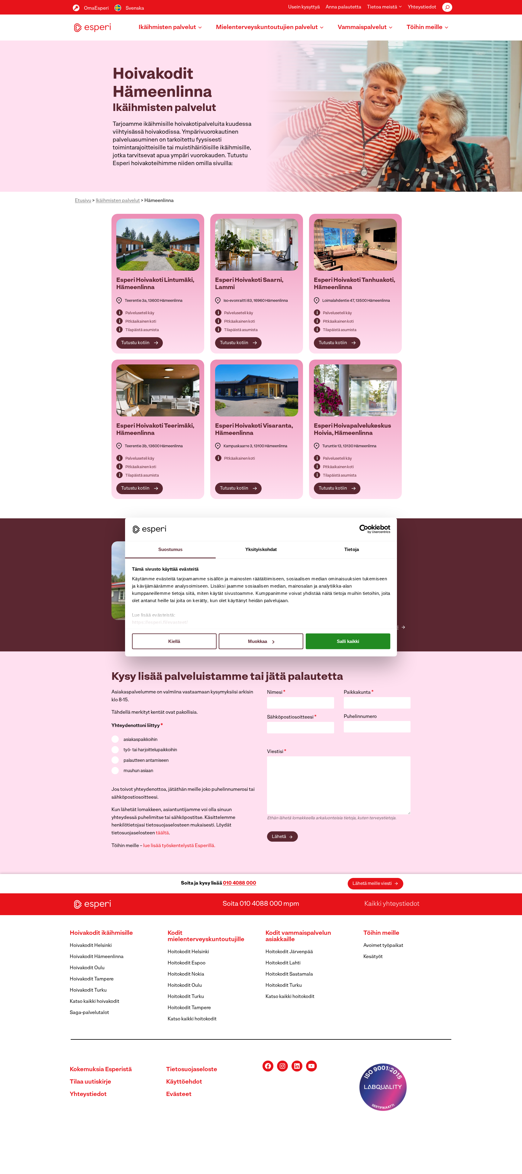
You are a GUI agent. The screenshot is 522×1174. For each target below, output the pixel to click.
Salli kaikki (348, 641)
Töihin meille (381, 933)
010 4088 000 (239, 883)
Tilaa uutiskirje (90, 1082)
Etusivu (83, 200)
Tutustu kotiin (135, 343)
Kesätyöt (373, 956)
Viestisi (276, 752)
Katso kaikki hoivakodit (94, 1001)
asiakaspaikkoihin (140, 740)
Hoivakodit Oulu (87, 968)
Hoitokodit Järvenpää (289, 952)
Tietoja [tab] (351, 549)
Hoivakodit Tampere (92, 979)
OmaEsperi (96, 8)
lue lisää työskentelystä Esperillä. (179, 845)
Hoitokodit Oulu (185, 985)
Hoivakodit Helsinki (91, 945)
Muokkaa (257, 641)
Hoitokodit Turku (186, 996)
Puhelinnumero (360, 716)
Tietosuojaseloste (191, 1070)
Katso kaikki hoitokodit (192, 1019)
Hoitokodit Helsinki (188, 952)
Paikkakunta (359, 692)
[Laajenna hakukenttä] (447, 7)
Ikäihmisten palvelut (118, 200)
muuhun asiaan (138, 771)
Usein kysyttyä (304, 7)
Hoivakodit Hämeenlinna (97, 956)
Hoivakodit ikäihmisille (101, 933)
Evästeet (179, 1094)
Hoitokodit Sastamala (289, 974)
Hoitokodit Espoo (186, 963)
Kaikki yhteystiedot (391, 904)
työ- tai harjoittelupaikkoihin (150, 750)
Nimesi (276, 692)
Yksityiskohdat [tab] (261, 549)
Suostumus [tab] (170, 549)
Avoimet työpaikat (383, 945)
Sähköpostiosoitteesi (292, 717)
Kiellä (174, 641)
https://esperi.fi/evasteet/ (160, 622)
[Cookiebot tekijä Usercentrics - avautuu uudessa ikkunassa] (363, 529)
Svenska (135, 8)
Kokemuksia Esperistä (101, 1070)
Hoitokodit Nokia (186, 974)
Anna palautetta (343, 7)
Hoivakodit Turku (88, 990)
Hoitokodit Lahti (283, 963)
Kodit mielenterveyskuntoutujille (206, 936)
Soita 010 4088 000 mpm (261, 904)
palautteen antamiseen (146, 760)
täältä (162, 833)
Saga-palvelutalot (89, 1012)
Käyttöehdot (184, 1082)
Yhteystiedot (422, 7)
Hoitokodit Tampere (189, 1008)
